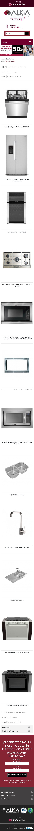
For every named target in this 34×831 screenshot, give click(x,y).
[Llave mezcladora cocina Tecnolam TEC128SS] (17, 502)
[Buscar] (27, 33)
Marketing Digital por (19, 828)
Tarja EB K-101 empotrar (17, 600)
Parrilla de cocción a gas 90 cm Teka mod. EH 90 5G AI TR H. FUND (17, 285)
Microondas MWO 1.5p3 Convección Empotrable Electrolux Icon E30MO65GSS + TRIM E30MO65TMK (17, 337)
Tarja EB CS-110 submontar (17, 495)
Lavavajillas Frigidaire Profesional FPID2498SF (17, 127)
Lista (5, 67)
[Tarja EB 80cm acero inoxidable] (17, 554)
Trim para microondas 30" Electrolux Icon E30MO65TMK (17, 389)
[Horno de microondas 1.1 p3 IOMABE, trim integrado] (17, 397)
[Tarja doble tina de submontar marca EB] (17, 449)
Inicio (2, 61)
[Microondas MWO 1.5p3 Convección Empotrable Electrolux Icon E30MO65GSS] (17, 292)
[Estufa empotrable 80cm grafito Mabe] (17, 607)
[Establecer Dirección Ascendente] (20, 76)
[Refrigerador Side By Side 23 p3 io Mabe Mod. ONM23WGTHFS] (17, 134)
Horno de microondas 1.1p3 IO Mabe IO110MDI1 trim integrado (17, 443)
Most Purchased (11, 76)
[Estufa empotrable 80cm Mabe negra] (17, 660)
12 (8, 72)
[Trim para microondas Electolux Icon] (17, 344)
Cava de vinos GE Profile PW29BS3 (17, 232)
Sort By (4, 76)
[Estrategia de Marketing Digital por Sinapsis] (29, 828)
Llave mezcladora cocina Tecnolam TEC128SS (17, 547)
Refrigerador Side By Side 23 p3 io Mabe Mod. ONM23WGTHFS (17, 180)
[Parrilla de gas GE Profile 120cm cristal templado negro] (17, 239)
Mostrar (4, 72)
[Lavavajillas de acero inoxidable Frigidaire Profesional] (17, 81)
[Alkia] (17, 13)
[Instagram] (17, 825)
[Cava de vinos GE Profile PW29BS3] (17, 186)
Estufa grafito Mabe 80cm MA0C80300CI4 (17, 652)
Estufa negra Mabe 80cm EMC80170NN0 (17, 705)
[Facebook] (14, 825)
